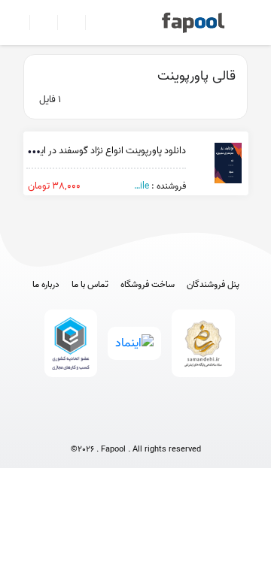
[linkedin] (191, 424)
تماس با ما (90, 284)
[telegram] (108, 424)
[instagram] (135, 424)
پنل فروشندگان (213, 284)
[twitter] (163, 424)
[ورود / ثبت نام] (37, 22)
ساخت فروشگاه (147, 284)
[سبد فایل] (17, 22)
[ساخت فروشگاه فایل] (65, 22)
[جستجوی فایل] (93, 22)
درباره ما (45, 284)
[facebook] (80, 424)
